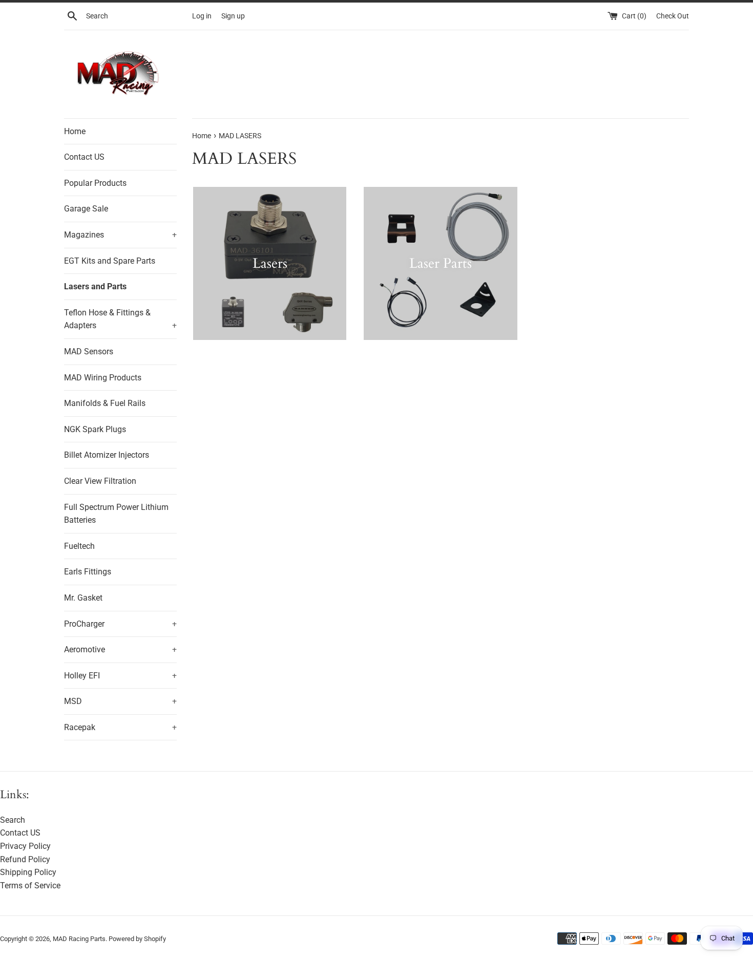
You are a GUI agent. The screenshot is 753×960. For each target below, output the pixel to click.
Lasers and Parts (95, 286)
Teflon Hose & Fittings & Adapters (120, 319)
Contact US (84, 157)
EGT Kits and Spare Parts (109, 261)
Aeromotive (120, 649)
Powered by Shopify (137, 939)
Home (75, 131)
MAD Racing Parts (79, 939)
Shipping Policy (28, 872)
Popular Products (95, 183)
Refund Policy (25, 859)
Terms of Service (30, 885)
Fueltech (79, 546)
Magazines (120, 235)
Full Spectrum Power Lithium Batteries (116, 513)
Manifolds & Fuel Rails (104, 403)
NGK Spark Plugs (95, 429)
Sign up (233, 16)
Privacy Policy (25, 846)
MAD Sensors (88, 351)
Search (12, 820)
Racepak (120, 727)
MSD (120, 701)
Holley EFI (120, 675)
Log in (202, 16)
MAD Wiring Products (102, 377)
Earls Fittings (87, 572)
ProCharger (120, 624)
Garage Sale (86, 209)
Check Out (672, 16)
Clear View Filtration (100, 481)
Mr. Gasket (83, 598)
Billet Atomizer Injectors (106, 455)
